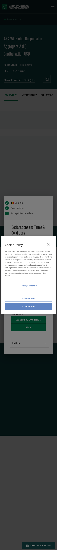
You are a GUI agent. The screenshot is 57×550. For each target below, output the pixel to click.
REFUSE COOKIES (28, 298)
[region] (28, 275)
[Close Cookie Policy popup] (48, 244)
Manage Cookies (28, 285)
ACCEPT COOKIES (28, 306)
